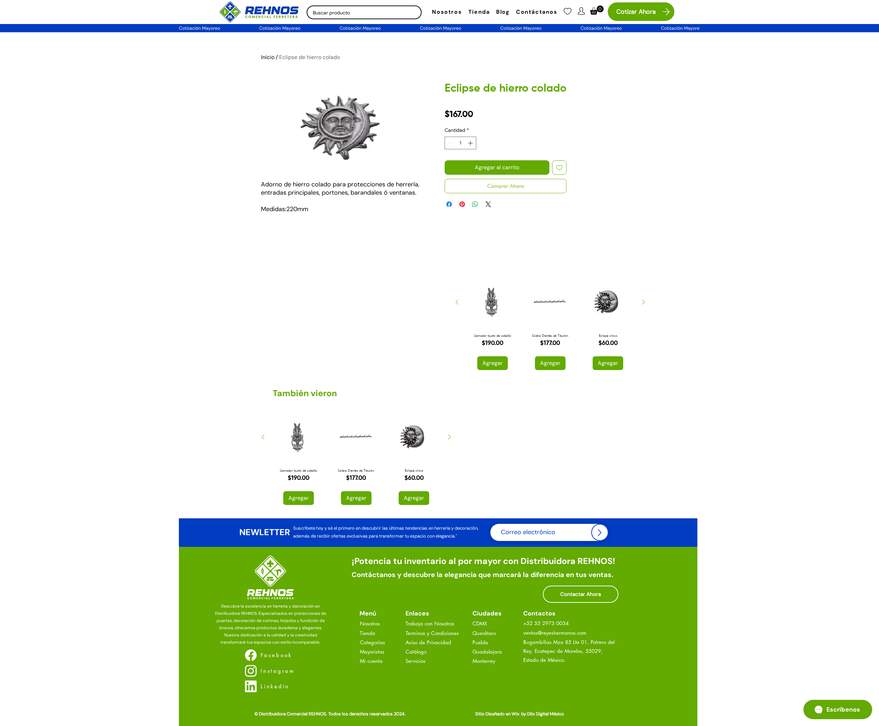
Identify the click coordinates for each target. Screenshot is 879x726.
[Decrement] (450, 143)
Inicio (267, 57)
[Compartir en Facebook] (449, 204)
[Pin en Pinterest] (462, 204)
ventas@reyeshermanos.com (554, 633)
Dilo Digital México (545, 714)
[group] (550, 323)
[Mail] (567, 11)
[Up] (599, 532)
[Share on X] (488, 204)
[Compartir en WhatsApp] (475, 204)
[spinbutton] (460, 143)
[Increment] (471, 143)
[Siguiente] (643, 302)
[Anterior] (457, 302)
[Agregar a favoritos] (559, 167)
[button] (581, 11)
